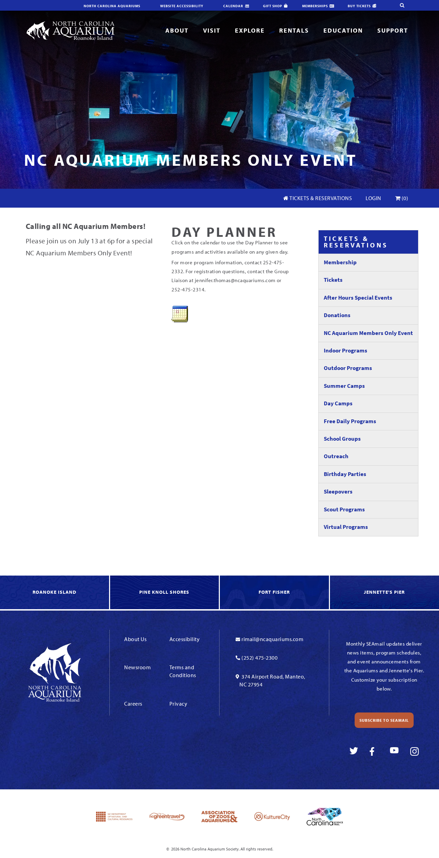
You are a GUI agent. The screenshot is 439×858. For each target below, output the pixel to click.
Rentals (294, 30)
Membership (340, 262)
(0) (404, 198)
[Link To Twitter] (353, 751)
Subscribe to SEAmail (384, 720)
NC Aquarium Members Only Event (368, 333)
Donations (337, 315)
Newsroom (137, 667)
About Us (135, 639)
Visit (212, 30)
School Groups (342, 439)
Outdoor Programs (348, 368)
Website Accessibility (181, 6)
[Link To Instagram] (414, 751)
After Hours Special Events (358, 298)
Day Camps (338, 403)
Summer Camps (344, 386)
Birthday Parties (345, 474)
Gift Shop (272, 6)
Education (343, 30)
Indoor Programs (345, 351)
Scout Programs (344, 509)
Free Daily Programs (350, 421)
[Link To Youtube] (394, 751)
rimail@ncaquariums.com (272, 639)
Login (373, 198)
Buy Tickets (359, 6)
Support (392, 30)
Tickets (333, 280)
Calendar (233, 6)
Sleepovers (338, 492)
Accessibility (184, 639)
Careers (133, 703)
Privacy (178, 703)
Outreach (336, 456)
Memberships (315, 6)
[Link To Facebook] (374, 751)
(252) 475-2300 (259, 657)
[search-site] (402, 5)
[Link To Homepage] (70, 30)
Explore (250, 30)
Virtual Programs (346, 527)
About (177, 30)
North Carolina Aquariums (112, 6)
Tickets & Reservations (320, 198)
